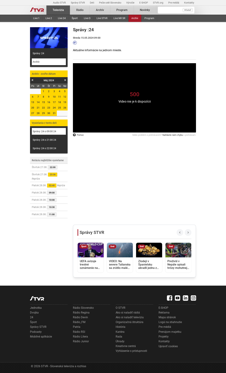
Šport (75, 18)
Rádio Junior (81, 341)
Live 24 (62, 18)
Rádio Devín (80, 317)
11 (59, 96)
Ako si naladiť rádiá (128, 312)
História (120, 327)
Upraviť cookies (168, 346)
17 (54, 102)
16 (48, 102)
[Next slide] (188, 232)
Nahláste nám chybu (172, 135)
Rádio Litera (80, 336)
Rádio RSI (79, 331)
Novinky (145, 10)
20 (32, 107)
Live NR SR (119, 18)
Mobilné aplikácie (41, 336)
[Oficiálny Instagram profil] (193, 298)
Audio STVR (59, 2)
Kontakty (189, 2)
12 (64, 96)
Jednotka (36, 307)
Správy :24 (38, 53)
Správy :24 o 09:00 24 (44, 131)
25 (59, 107)
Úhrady (120, 341)
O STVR (120, 307)
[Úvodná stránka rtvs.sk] (37, 10)
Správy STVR (78, 2)
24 (54, 107)
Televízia (58, 10)
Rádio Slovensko (83, 307)
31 (54, 113)
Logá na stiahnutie (170, 322)
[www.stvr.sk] (37, 298)
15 (43, 102)
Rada (119, 336)
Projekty (164, 336)
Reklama (164, 312)
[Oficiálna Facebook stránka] (169, 298)
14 (38, 102)
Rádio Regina (81, 312)
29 (43, 113)
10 (54, 96)
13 (32, 102)
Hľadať (187, 10)
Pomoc (80, 135)
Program (149, 18)
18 (59, 102)
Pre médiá (174, 2)
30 (48, 113)
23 (48, 107)
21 (38, 107)
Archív (134, 18)
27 (32, 113)
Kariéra (120, 331)
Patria (76, 327)
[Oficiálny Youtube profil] (177, 298)
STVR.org (158, 2)
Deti (92, 2)
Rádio (80, 10)
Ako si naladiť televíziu (130, 317)
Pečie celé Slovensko (110, 2)
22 (43, 107)
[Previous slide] (180, 232)
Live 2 (49, 18)
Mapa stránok (167, 317)
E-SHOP (143, 2)
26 (64, 107)
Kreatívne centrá (126, 346)
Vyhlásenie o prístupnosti (131, 351)
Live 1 (36, 18)
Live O (87, 18)
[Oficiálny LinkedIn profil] (185, 298)
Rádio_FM (79, 322)
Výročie (130, 2)
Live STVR (102, 18)
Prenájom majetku (170, 331)
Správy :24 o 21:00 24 (44, 139)
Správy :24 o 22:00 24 (44, 148)
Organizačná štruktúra (129, 322)
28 (38, 113)
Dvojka (34, 312)
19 (64, 102)
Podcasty (36, 331)
